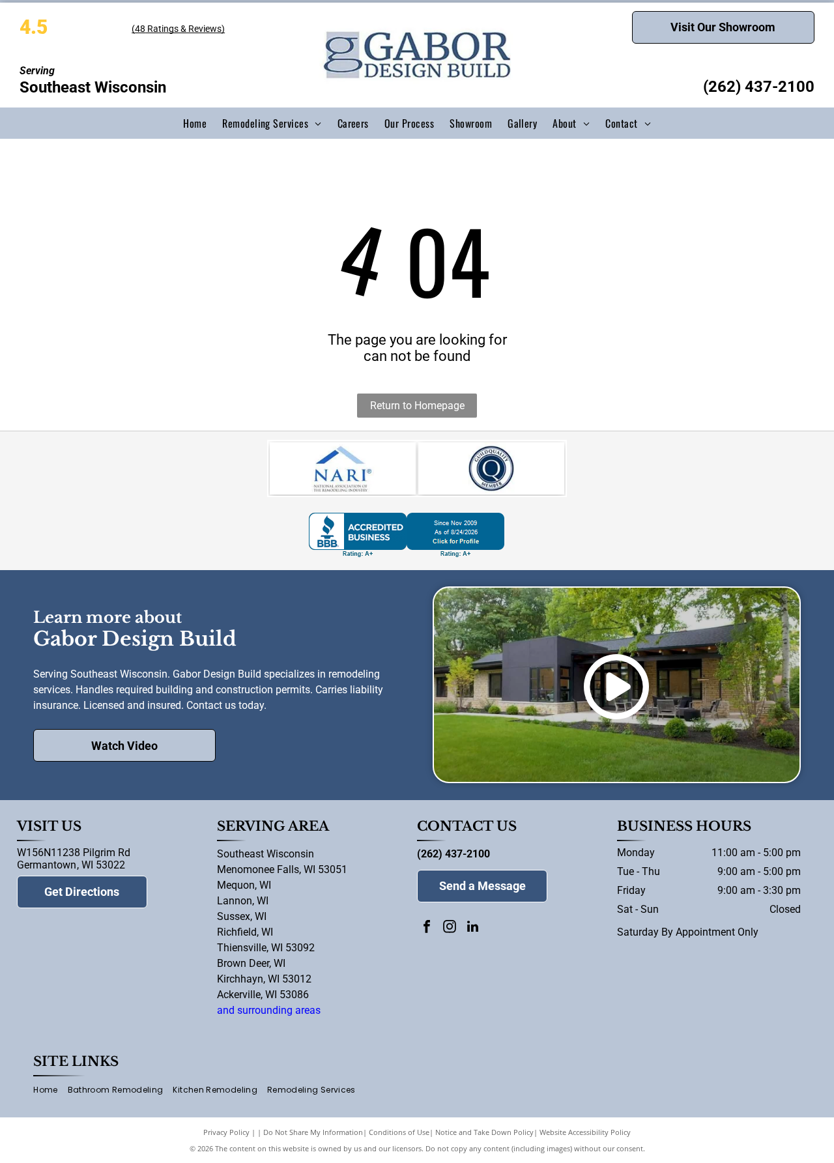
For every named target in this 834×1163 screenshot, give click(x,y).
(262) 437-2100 (758, 87)
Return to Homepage (417, 405)
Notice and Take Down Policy (484, 1132)
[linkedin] (472, 928)
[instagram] (449, 928)
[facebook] (427, 928)
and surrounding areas (269, 1010)
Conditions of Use (399, 1132)
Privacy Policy (226, 1132)
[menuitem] (194, 123)
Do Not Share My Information (313, 1132)
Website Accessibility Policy (585, 1132)
